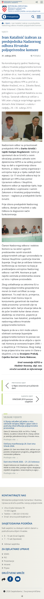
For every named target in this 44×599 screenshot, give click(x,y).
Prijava (6, 568)
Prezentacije (9, 561)
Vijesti (7, 23)
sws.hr (22, 596)
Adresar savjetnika (11, 544)
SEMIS (6, 554)
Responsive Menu (36, 2)
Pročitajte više (10, 439)
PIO (5, 557)
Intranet (7, 564)
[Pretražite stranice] (33, 16)
